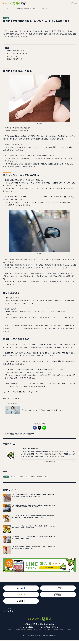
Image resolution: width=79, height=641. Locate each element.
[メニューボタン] (75, 3)
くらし (6, 18)
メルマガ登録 (45, 627)
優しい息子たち (12, 56)
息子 (27, 476)
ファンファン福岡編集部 (30, 449)
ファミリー (14, 476)
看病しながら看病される (15, 59)
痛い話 (33, 476)
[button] (35, 428)
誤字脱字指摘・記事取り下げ (34, 629)
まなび (46, 624)
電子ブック (56, 627)
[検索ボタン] (72, 3)
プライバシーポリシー (46, 629)
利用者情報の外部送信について (60, 629)
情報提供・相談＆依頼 (21, 629)
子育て (22, 476)
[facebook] (4, 611)
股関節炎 (39, 476)
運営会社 (70, 629)
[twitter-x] (8, 611)
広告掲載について (11, 629)
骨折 (46, 476)
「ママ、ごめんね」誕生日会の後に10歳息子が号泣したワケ (43, 410)
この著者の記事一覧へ (48, 461)
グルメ (27, 624)
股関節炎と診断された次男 (15, 51)
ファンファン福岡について (29, 627)
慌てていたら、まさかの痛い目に (17, 53)
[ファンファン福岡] (11, 3)
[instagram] (11, 611)
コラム (51, 624)
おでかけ (34, 624)
